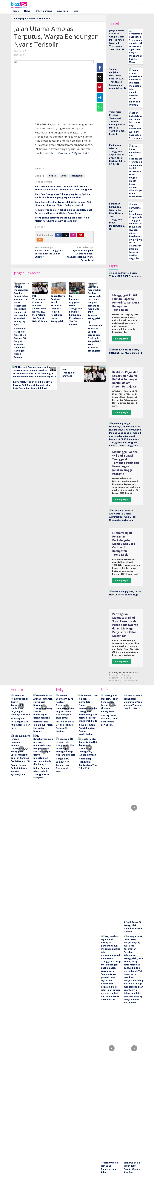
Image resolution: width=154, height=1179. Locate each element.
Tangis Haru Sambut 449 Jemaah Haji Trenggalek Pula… (62, 765)
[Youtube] (80, 235)
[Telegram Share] (100, 97)
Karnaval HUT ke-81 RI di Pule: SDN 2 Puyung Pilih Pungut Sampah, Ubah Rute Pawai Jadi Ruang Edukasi (32, 385)
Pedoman (113, 677)
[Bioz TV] (19, 4)
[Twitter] (65, 235)
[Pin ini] (100, 87)
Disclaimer (114, 675)
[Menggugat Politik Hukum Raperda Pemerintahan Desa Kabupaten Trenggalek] (126, 280)
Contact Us (126, 677)
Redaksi (125, 675)
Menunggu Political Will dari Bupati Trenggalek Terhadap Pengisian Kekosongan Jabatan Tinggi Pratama (125, 462)
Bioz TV (52, 175)
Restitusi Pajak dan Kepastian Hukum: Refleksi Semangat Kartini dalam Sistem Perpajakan (125, 379)
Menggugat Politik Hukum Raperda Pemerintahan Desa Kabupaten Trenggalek (125, 302)
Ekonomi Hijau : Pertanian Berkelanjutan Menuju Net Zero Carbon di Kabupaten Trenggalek (123, 543)
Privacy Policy (115, 680)
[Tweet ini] (100, 77)
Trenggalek (77, 175)
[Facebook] (58, 235)
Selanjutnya (121, 338)
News (63, 175)
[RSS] (40, 240)
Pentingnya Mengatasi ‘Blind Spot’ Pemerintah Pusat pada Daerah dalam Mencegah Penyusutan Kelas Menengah (125, 624)
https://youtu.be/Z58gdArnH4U (70, 153)
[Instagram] (73, 235)
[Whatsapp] (100, 107)
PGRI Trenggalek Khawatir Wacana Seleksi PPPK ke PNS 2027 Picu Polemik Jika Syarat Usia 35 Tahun (40, 308)
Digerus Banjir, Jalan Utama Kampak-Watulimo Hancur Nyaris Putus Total (80, 253)
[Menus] (141, 4)
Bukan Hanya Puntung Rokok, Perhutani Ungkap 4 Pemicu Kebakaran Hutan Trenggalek (58, 308)
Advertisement (131, 680)
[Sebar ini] (100, 67)
